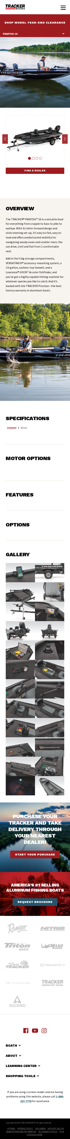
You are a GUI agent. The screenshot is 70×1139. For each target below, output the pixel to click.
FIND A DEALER (35, 170)
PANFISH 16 (10, 33)
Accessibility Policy (48, 1131)
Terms (12, 1128)
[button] (29, 158)
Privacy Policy (26, 1128)
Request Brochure (35, 902)
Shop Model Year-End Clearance (35, 22)
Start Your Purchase (35, 854)
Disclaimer (40, 1128)
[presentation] (5, 139)
